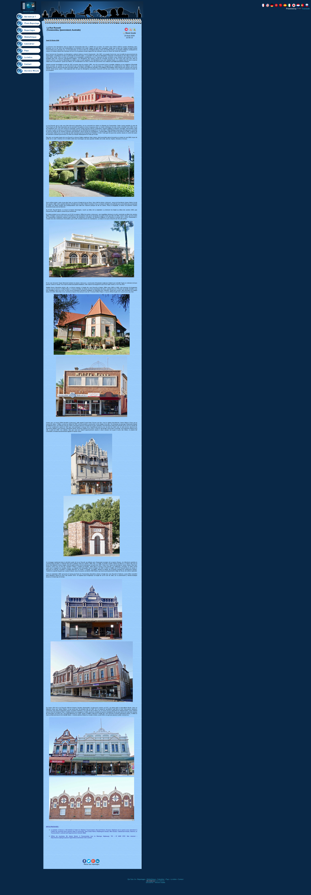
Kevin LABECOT (160, 881)
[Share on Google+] (93, 862)
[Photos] (126, 29)
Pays (167, 879)
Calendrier (160, 879)
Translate (306, 9)
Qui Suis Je (132, 879)
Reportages (141, 879)
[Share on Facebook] (84, 862)
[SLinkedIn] (97, 862)
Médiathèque (151, 879)
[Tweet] (89, 862)
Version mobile (160, 882)
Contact (180, 879)
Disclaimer (149, 882)
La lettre (174, 879)
